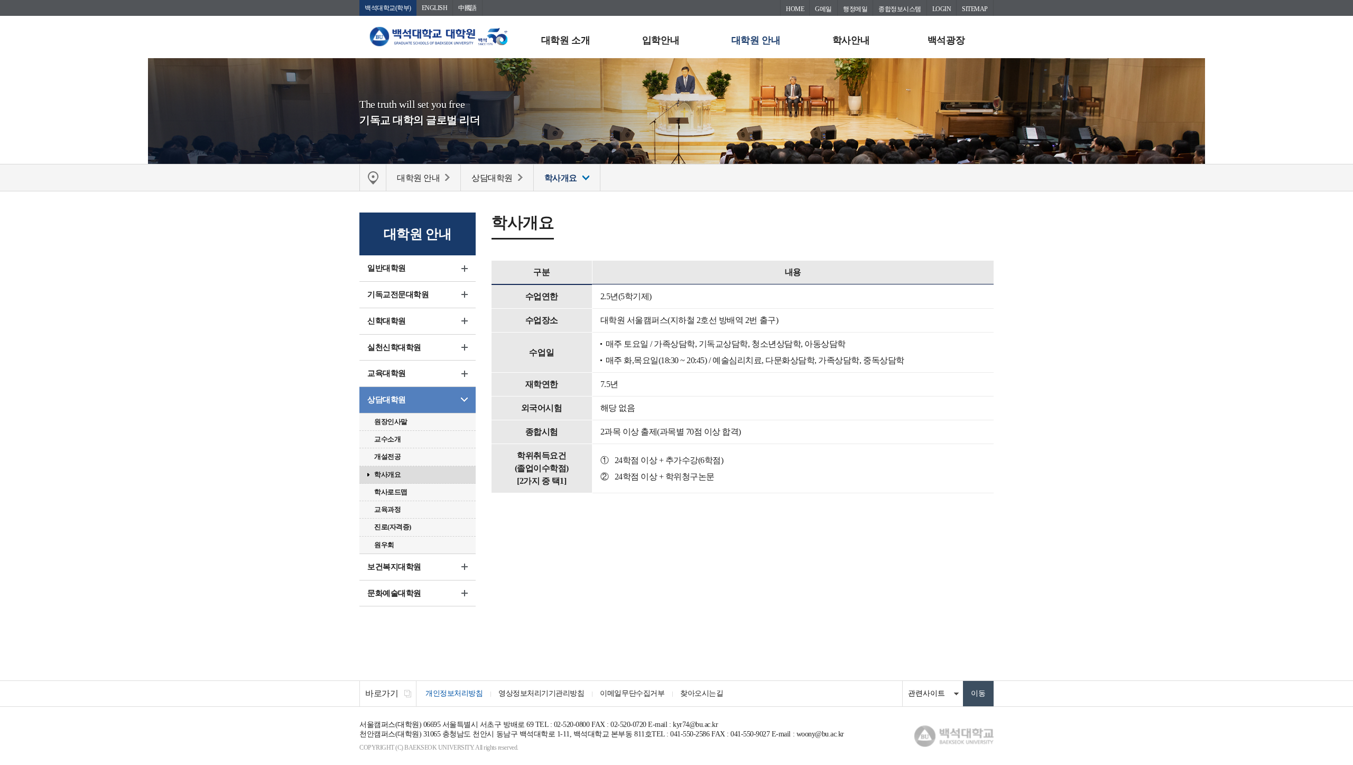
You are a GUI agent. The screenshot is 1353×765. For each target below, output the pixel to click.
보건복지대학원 (394, 567)
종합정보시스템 (899, 9)
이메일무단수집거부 (632, 693)
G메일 (823, 9)
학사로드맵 (390, 492)
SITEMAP (975, 9)
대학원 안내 (755, 40)
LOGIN (941, 9)
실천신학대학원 (394, 347)
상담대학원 (386, 399)
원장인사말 (390, 422)
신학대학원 (386, 321)
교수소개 (387, 439)
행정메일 (855, 9)
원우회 (384, 545)
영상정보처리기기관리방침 (541, 693)
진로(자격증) (392, 527)
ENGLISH (435, 8)
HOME (795, 9)
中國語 (467, 8)
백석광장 (946, 40)
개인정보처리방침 (454, 693)
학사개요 (387, 474)
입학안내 (660, 40)
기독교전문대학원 (398, 294)
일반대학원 (386, 268)
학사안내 (850, 40)
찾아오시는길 (701, 693)
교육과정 (387, 509)
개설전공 (387, 456)
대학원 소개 (565, 40)
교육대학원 (386, 373)
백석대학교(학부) (388, 8)
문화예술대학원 (394, 593)
